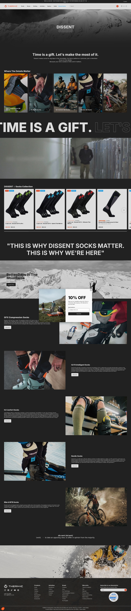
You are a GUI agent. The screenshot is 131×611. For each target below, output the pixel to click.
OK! (25, 604)
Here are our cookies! (8, 597)
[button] (3, 608)
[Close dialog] (91, 290)
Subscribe (79, 313)
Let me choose (15, 604)
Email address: (71, 307)
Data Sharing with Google (8, 598)
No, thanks (6, 604)
